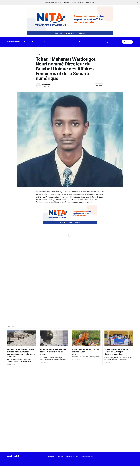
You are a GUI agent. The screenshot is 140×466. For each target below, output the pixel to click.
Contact (60, 456)
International (43, 42)
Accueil (26, 42)
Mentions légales (86, 456)
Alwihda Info (13, 41)
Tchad (34, 42)
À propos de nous (72, 456)
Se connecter (115, 42)
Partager (99, 85)
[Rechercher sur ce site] (106, 41)
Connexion (51, 456)
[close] (137, 2)
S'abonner (127, 42)
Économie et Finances (66, 42)
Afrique (53, 42)
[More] (85, 41)
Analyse (79, 42)
